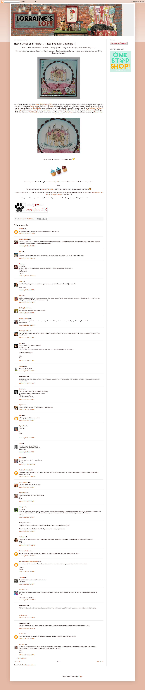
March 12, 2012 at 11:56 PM (27, 476)
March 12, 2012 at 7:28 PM (26, 399)
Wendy (21, 457)
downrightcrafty (23, 331)
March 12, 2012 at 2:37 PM (26, 290)
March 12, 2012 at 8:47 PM (26, 452)
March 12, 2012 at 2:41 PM (26, 302)
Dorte (20, 389)
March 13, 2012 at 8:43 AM (26, 517)
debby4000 (22, 493)
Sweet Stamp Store (48, 189)
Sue (20, 251)
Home (59, 662)
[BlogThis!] (40, 219)
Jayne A (21, 426)
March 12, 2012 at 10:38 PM (27, 464)
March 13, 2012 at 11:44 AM (27, 545)
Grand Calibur (37, 108)
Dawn (20, 281)
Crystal (21, 405)
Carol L (21, 634)
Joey (20, 415)
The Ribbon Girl (33, 112)
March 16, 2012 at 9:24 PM (26, 654)
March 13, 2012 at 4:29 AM (26, 487)
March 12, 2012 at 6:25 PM (26, 360)
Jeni (20, 295)
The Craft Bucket (24, 551)
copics (51, 106)
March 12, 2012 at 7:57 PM (26, 438)
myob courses (23, 615)
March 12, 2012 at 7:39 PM (26, 420)
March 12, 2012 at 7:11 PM (26, 383)
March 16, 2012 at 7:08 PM (26, 638)
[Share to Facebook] (44, 219)
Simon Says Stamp (55, 182)
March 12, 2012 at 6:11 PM (26, 325)
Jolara (21, 366)
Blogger (80, 676)
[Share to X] (42, 219)
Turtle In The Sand (24, 470)
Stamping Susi (23, 239)
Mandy (21, 507)
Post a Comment (21, 658)
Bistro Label (58, 114)
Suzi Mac (21, 644)
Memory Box (98, 112)
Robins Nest (91, 110)
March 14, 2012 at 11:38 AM (27, 617)
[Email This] (38, 219)
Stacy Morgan (23, 482)
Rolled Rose (69, 112)
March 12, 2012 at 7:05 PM (26, 371)
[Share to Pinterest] (46, 219)
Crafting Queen (23, 308)
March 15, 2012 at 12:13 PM (27, 628)
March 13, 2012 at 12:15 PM (27, 556)
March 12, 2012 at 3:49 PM (26, 313)
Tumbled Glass (69, 110)
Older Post (100, 662)
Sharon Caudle (23, 318)
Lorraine (21, 577)
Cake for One (48, 104)
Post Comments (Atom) (28, 665)
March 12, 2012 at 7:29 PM (26, 409)
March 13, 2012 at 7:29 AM (26, 501)
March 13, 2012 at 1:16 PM (26, 572)
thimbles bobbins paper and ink (28, 561)
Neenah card (34, 106)
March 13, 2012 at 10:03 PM (27, 600)
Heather (21, 537)
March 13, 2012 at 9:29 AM (26, 531)
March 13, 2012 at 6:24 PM (26, 584)
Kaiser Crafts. (46, 110)
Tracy (20, 264)
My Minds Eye (93, 108)
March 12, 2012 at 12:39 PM (27, 276)
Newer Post (18, 662)
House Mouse (39, 104)
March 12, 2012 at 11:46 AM (27, 246)
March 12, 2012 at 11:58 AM (27, 258)
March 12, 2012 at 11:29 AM (27, 233)
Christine (21, 590)
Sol (20, 443)
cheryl (21, 229)
